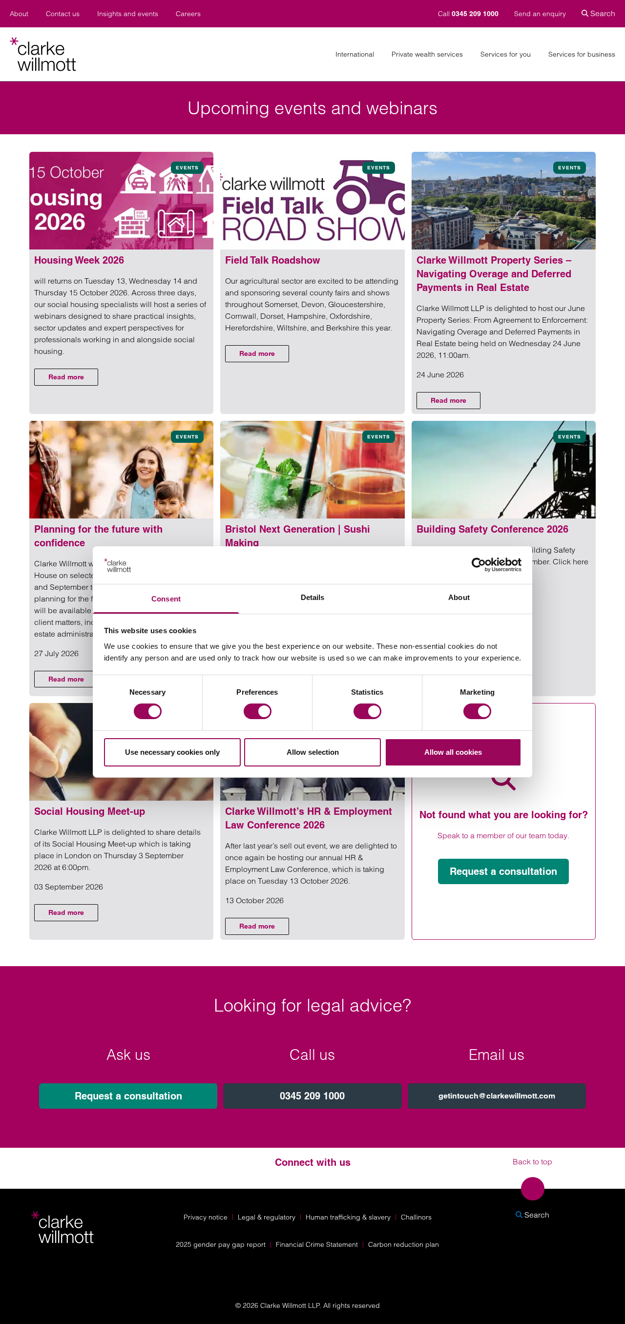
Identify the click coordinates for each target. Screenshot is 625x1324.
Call (468, 13)
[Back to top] (532, 1188)
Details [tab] (313, 597)
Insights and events (127, 14)
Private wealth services (427, 54)
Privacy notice (206, 1217)
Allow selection (313, 752)
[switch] (257, 711)
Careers (188, 14)
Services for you (505, 54)
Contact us (63, 14)
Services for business (581, 54)
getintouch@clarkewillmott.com (496, 1095)
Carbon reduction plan (403, 1244)
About (19, 14)
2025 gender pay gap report (221, 1244)
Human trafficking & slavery (348, 1217)
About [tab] (459, 597)
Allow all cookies (453, 752)
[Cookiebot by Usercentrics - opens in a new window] (478, 565)
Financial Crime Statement (317, 1244)
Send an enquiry (540, 13)
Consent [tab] (166, 599)
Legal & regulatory (266, 1217)
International (354, 54)
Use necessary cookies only (172, 752)
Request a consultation (503, 871)
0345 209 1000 (312, 1096)
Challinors (416, 1217)
